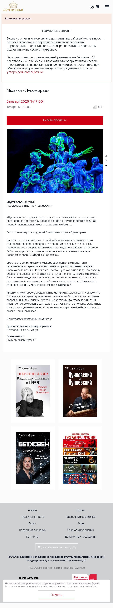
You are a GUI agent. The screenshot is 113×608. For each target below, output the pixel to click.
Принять (56, 594)
